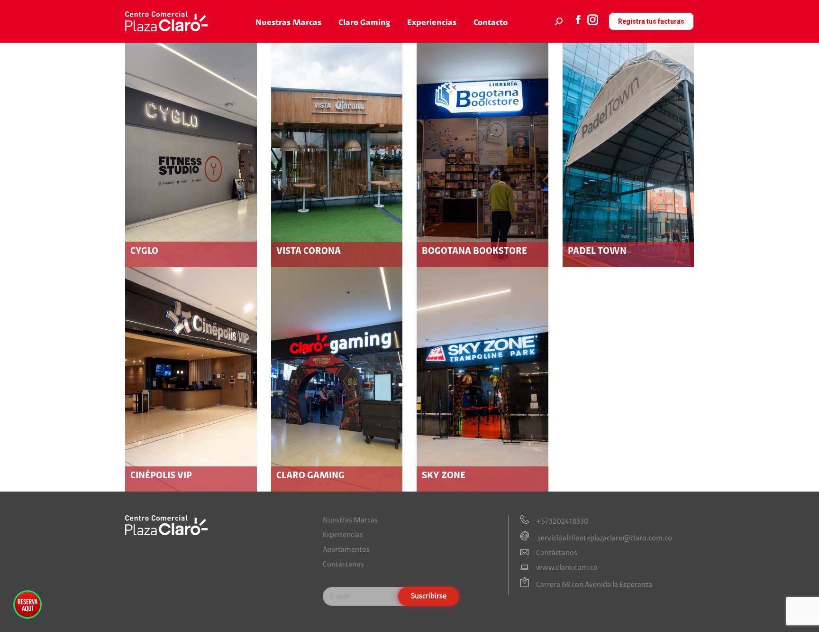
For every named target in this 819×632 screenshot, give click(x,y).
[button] (27, 604)
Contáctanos (343, 564)
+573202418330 (562, 522)
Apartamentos (346, 550)
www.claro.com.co (567, 568)
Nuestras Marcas (350, 520)
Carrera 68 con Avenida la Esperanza (594, 585)
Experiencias (343, 535)
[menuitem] (288, 23)
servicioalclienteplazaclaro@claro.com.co (604, 538)
